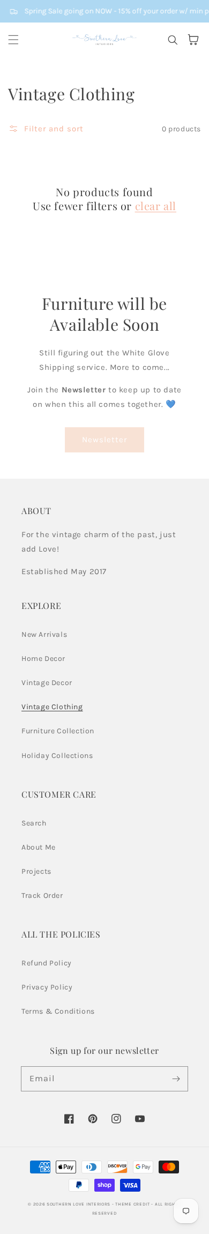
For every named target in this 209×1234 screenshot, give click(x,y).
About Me (38, 847)
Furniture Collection (57, 730)
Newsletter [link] (104, 439)
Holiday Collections (57, 755)
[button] (13, 39)
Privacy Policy (46, 987)
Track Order (42, 895)
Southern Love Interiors (78, 1204)
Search (34, 823)
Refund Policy (46, 963)
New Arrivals (44, 634)
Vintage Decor (46, 682)
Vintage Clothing (52, 706)
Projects (36, 871)
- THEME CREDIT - (133, 1204)
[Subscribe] (176, 1078)
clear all (155, 206)
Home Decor (43, 658)
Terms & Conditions (58, 1011)
